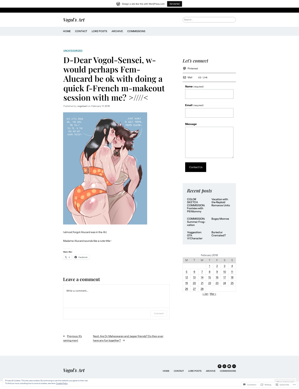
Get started (175, 4)
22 (209, 283)
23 (217, 283)
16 (217, 277)
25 (232, 283)
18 (232, 277)
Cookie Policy (62, 383)
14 (202, 277)
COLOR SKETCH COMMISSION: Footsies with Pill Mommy (196, 205)
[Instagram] (224, 366)
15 (209, 277)
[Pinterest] (219, 366)
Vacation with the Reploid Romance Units (220, 202)
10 (224, 271)
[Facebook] (229, 366)
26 (186, 288)
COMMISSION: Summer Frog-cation (196, 221)
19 (186, 283)
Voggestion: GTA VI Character (195, 235)
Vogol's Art (74, 20)
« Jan (205, 293)
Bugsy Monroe (220, 218)
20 (194, 283)
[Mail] (234, 366)
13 (194, 277)
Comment (159, 313)
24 (224, 283)
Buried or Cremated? (218, 234)
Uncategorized (73, 50)
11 (232, 271)
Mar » (213, 293)
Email (194, 105)
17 (224, 277)
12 (186, 277)
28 (202, 288)
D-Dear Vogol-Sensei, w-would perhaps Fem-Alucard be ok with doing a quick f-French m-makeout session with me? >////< (113, 78)
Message (191, 124)
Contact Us (195, 167)
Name (194, 86)
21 (202, 283)
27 (194, 288)
